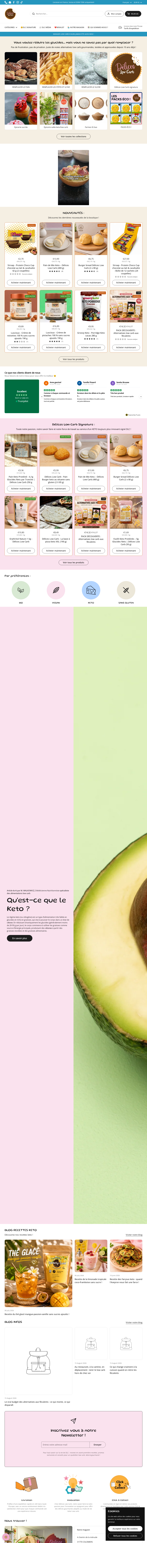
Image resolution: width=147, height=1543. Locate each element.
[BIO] (21, 590)
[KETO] (91, 590)
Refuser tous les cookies (125, 1535)
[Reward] (6, 1537)
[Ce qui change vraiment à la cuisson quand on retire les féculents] (126, 1343)
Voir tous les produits (73, 359)
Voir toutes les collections (73, 136)
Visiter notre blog (134, 1234)
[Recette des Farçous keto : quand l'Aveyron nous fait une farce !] (126, 1256)
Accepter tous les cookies (125, 1528)
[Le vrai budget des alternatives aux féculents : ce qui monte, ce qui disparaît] (38, 1361)
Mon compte (116, 14)
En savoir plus (100, 403)
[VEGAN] (56, 590)
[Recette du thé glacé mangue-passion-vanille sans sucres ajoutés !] (38, 1273)
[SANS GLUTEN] (126, 590)
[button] (133, 14)
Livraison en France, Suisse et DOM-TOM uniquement (73, 2)
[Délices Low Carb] (10, 14)
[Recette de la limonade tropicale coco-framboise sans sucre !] (91, 1256)
